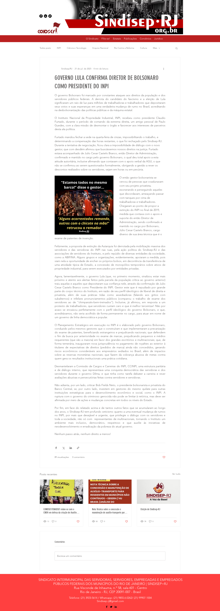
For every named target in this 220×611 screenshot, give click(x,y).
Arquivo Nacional (100, 48)
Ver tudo (176, 474)
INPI (59, 48)
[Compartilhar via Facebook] (56, 447)
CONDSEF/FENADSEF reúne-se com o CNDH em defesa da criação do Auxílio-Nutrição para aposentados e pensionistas (60, 511)
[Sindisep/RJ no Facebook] (41, 16)
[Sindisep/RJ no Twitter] (50, 16)
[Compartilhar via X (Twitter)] (63, 447)
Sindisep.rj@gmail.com (110, 601)
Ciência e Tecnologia (76, 48)
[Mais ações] (163, 68)
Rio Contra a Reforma (124, 48)
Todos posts (45, 48)
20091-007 (123, 592)
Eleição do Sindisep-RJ (150, 509)
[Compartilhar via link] (78, 447)
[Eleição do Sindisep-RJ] (158, 492)
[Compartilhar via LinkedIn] (70, 447)
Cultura (143, 48)
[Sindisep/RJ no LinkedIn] (45, 16)
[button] (116, 38)
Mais (155, 48)
